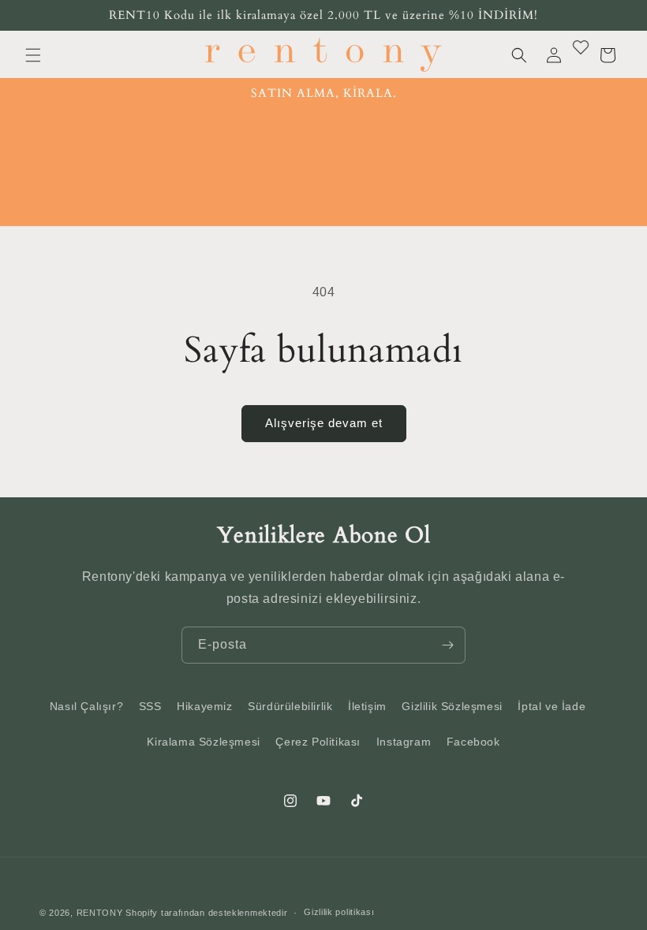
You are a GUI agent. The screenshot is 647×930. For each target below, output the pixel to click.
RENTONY (100, 912)
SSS (150, 706)
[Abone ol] (447, 645)
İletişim (367, 706)
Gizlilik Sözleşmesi (452, 706)
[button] (33, 55)
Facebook (473, 741)
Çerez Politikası (318, 741)
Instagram (403, 741)
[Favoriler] (580, 47)
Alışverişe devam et (324, 423)
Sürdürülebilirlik (290, 706)
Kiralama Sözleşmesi (203, 741)
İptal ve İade (551, 706)
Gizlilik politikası (339, 912)
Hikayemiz (204, 706)
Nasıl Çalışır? (86, 706)
